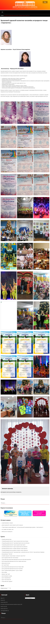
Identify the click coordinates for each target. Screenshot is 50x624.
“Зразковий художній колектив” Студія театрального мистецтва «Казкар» (15, 541)
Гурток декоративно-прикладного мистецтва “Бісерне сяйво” (13, 566)
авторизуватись (18, 492)
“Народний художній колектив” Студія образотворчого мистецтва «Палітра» (15, 543)
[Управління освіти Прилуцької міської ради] (25, 513)
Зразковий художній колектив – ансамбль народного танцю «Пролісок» (14, 548)
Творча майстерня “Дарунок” (7, 581)
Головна (2, 15)
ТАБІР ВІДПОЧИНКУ (4, 610)
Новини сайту (3, 606)
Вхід (45, 2)
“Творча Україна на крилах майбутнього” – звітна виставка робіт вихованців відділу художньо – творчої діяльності (22, 527)
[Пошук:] (25, 502)
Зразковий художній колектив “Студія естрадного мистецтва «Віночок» (14, 546)
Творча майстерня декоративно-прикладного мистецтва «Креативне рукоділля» (16, 559)
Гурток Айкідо (4, 572)
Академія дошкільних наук (6, 539)
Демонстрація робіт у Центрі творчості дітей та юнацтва (12, 525)
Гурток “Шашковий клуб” (6, 577)
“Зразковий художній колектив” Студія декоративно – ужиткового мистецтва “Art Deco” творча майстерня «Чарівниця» (23, 552)
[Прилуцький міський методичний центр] (39, 513)
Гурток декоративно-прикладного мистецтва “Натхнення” (12, 568)
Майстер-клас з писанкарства (7, 531)
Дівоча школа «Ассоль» (6, 563)
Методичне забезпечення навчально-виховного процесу (11, 604)
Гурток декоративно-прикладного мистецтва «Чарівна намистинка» (14, 561)
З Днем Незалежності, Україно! (7, 522)
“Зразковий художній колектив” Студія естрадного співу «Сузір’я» (13, 544)
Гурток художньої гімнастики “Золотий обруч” (10, 557)
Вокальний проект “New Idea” (7, 554)
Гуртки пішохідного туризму (7, 575)
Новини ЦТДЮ (3, 608)
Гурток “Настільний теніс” (6, 579)
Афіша (2, 598)
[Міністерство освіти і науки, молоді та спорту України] (10, 513)
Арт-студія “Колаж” (5, 565)
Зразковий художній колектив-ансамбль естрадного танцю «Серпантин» (15, 550)
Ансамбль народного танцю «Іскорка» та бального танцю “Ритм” (13, 555)
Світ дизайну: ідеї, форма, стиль (7, 529)
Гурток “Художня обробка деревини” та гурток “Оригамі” (12, 570)
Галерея (2, 600)
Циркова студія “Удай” (6, 574)
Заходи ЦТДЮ (3, 602)
